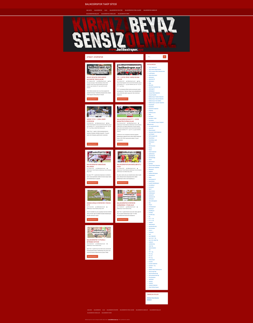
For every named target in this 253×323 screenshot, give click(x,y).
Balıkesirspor (98, 10)
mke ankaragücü (153, 201)
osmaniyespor (152, 206)
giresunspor (152, 161)
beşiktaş (151, 110)
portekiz (151, 212)
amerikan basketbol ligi (154, 87)
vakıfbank (151, 279)
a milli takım (152, 73)
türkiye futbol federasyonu (99, 128)
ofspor (150, 204)
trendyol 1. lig (152, 265)
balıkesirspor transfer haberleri (133, 126)
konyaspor (151, 187)
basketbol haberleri (153, 108)
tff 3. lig (151, 257)
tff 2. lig (98, 86)
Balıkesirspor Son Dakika (122, 126)
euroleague (151, 134)
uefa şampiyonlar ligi (154, 275)
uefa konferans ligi (153, 273)
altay (150, 83)
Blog (106, 10)
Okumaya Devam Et (92, 98)
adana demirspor (153, 75)
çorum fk (151, 128)
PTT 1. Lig (125, 84)
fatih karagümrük (153, 136)
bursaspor (151, 120)
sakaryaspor (152, 224)
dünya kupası (152, 130)
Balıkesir (149, 300)
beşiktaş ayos (152, 112)
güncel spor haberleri (121, 129)
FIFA (150, 144)
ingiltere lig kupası (153, 173)
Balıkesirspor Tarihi (123, 13)
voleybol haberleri (153, 285)
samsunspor (152, 228)
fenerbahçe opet (153, 140)
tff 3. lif (150, 255)
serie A (150, 230)
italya (150, 177)
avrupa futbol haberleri (154, 93)
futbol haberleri (123, 82)
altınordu (151, 85)
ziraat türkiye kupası (154, 287)
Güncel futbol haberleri (98, 84)
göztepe (151, 163)
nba (150, 202)
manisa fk (151, 195)
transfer (102, 86)
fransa (150, 148)
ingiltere (151, 171)
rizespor (151, 222)
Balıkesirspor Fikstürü (116, 10)
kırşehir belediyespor (154, 183)
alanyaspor (151, 81)
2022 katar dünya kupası (155, 69)
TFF (140, 84)
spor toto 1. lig (136, 84)
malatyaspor (152, 193)
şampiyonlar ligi (153, 226)
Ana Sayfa (89, 10)
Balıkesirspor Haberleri (150, 10)
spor (150, 234)
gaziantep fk (152, 155)
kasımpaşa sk (152, 179)
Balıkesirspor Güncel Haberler (135, 124)
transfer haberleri (153, 263)
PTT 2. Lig (132, 129)
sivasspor (151, 232)
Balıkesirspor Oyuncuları (108, 13)
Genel (92, 84)
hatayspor (151, 169)
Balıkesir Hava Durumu (153, 298)
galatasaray (152, 153)
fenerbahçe (100, 82)
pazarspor (151, 208)
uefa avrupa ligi (152, 271)
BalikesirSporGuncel (102, 81)
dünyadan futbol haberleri (155, 132)
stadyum (151, 242)
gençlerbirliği (152, 157)
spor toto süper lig (153, 240)
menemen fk (152, 197)
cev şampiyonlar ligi (154, 126)
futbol (104, 82)
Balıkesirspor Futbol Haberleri (123, 124)
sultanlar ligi (152, 244)
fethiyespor (151, 142)
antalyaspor (152, 91)
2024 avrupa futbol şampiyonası (157, 71)
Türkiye (122, 86)
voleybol (151, 283)
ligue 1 (150, 189)
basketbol (151, 106)
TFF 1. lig (119, 86)
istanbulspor (152, 175)
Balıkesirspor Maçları (92, 13)
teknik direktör (152, 248)
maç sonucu (152, 191)
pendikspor (151, 210)
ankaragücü (152, 89)
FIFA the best (152, 146)
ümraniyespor (152, 277)
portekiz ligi (152, 214)
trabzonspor (152, 259)
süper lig (118, 131)
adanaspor (151, 77)
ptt (149, 216)
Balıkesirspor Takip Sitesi (101, 4)
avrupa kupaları (152, 95)
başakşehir (151, 104)
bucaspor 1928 (94, 82)
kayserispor (152, 181)
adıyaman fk (152, 79)
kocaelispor (152, 185)
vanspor (151, 281)
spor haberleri (93, 86)
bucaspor (89, 82)
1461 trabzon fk (153, 67)
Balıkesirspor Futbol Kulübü (133, 10)
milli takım (151, 199)
